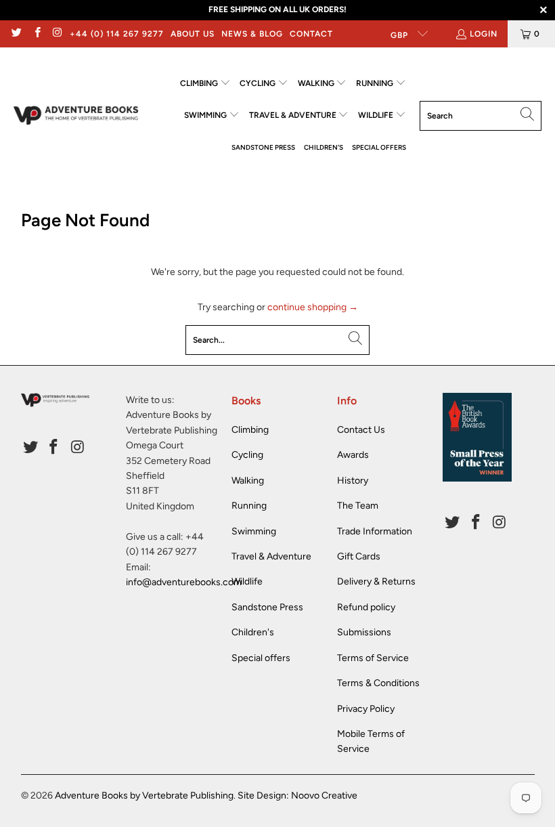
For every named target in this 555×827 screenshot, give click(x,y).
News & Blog (252, 34)
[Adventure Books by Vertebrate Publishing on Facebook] (36, 34)
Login (483, 34)
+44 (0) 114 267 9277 (117, 34)
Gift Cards (358, 556)
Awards (353, 455)
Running (249, 505)
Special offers (260, 658)
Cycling (247, 455)
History (352, 480)
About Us (193, 34)
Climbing (250, 430)
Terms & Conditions (378, 683)
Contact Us (361, 430)
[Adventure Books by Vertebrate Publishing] (76, 115)
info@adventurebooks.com (184, 582)
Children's (252, 632)
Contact (311, 34)
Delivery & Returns (376, 581)
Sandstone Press (267, 607)
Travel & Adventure (271, 556)
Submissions (364, 632)
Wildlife (247, 581)
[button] (205, 84)
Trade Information (374, 531)
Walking (247, 480)
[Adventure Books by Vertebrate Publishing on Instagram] (57, 34)
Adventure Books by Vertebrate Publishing (144, 795)
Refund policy (366, 607)
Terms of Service (373, 658)
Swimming (253, 531)
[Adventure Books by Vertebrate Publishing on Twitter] (16, 34)
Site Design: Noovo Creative (297, 795)
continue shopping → (312, 307)
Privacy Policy (366, 709)
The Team (357, 505)
